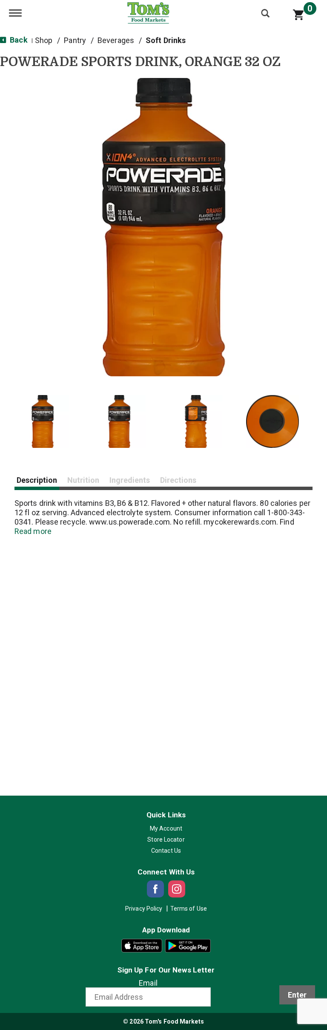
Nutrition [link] (83, 480)
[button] (42, 421)
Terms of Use (188, 908)
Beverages (116, 40)
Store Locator (165, 839)
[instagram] (176, 888)
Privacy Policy (143, 908)
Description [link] (37, 480)
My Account (166, 828)
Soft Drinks (166, 40)
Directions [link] (178, 480)
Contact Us (166, 850)
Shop (43, 40)
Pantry (75, 40)
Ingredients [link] (129, 480)
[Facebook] (155, 888)
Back (18, 39)
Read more (33, 531)
